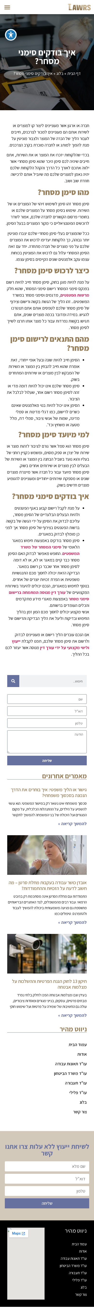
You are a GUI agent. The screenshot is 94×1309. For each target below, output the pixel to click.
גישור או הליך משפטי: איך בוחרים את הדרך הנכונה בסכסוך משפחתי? (49, 792)
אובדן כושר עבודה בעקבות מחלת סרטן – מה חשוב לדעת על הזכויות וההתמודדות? (48, 885)
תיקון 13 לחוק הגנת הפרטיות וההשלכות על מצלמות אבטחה (49, 984)
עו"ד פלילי (78, 1092)
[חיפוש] (13, 681)
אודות (82, 1054)
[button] (7, 7)
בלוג (59, 73)
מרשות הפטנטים (74, 295)
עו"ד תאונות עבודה (71, 1063)
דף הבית (74, 73)
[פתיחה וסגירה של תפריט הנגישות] (11, 35)
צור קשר (80, 1111)
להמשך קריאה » (72, 823)
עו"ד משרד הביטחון (70, 1073)
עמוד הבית (78, 1044)
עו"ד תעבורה (76, 1083)
